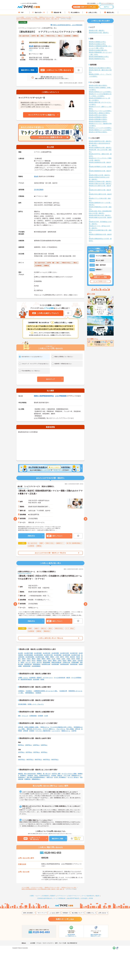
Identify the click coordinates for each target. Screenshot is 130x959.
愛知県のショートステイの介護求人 (100, 128)
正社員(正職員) (38, 189)
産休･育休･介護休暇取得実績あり (36, 777)
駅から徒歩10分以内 (30, 773)
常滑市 (58, 658)
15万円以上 (21, 752)
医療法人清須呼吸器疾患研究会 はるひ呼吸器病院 (67, 25)
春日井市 (72, 657)
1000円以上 (28, 745)
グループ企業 (62, 943)
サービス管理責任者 (59, 898)
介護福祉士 (21, 691)
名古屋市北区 (46, 653)
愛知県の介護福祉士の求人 (97, 42)
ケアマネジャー (62, 895)
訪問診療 (25, 730)
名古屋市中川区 (48, 655)
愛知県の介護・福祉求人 (96, 30)
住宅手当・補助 (56, 773)
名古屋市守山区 (75, 655)
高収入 (36, 775)
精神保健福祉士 (29, 692)
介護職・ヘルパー (23, 677)
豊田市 (33, 658)
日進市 (59, 660)
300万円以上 (30, 759)
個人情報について (77, 913)
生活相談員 (32, 677)
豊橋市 (47, 657)
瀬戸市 (62, 657)
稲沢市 (73, 658)
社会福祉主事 (63, 691)
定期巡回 (31, 730)
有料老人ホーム (44, 727)
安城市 (38, 658)
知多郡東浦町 (55, 664)
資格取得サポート (76, 775)
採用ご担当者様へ (28, 913)
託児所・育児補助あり (60, 777)
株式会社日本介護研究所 (24, 573)
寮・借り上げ (46, 773)
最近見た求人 (110, 12)
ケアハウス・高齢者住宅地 (42, 730)
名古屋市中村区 (64, 653)
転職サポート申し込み (65, 919)
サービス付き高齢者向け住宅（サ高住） (61, 727)
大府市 (24, 660)
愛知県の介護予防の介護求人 (98, 132)
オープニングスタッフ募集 (69, 773)
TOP (22, 12)
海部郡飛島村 (36, 664)
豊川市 (78, 657)
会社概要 (32, 943)
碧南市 (24, 658)
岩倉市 (50, 660)
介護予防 (73, 730)
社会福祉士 (29, 691)
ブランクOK (66, 775)
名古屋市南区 (66, 655)
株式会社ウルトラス (23, 488)
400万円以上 (46, 759)
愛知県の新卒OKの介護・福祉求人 (100, 215)
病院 (19, 715)
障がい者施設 (70, 729)
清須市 (74, 660)
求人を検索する (75, 12)
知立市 (33, 660)
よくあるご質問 (54, 913)
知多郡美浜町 (74, 664)
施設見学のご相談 (27, 70)
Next (85, 519)
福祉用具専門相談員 (26, 679)
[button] (50, 379)
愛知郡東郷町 (46, 662)
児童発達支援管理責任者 (44, 898)
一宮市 (57, 657)
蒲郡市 (48, 658)
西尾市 (43, 658)
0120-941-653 (52, 852)
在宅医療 (40, 715)
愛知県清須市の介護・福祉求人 (99, 32)
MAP (31, 50)
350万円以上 (38, 759)
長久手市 (39, 662)
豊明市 (55, 660)
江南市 (63, 658)
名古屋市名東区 (30, 657)
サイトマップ (42, 913)
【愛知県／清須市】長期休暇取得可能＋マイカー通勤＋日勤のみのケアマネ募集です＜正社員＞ (50, 492)
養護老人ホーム (65, 730)
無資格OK (38, 692)
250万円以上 (21, 759)
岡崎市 (52, 657)
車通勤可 (39, 773)
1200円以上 (36, 745)
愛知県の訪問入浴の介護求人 (98, 115)
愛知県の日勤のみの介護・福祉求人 (100, 183)
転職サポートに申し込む (85, 7)
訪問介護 (20, 727)
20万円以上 (29, 752)
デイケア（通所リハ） (49, 729)
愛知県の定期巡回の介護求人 (98, 121)
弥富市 (22, 662)
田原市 (64, 660)
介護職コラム (90, 913)
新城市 (78, 658)
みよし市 (28, 662)
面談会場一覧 (57, 12)
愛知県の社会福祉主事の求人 (98, 50)
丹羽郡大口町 (66, 662)
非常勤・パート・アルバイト (36, 704)
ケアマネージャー (48, 677)
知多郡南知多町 (64, 664)
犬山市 (53, 658)
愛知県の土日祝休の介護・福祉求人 (100, 181)
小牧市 (68, 658)
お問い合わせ (102, 913)
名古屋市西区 (55, 653)
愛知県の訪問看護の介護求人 (98, 117)
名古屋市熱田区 (38, 655)
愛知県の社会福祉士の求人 (97, 44)
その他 (46, 715)
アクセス (38, 943)
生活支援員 (36, 679)
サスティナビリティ (48, 943)
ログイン (106, 7)
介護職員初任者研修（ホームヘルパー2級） (46, 691)
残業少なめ (50, 777)
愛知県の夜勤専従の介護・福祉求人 (100, 141)
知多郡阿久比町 (46, 664)
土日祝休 (53, 775)
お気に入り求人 (93, 12)
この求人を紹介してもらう (46, 313)
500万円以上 (54, 759)
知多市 (29, 660)
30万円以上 (44, 752)
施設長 (68, 677)
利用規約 (65, 913)
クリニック (25, 715)
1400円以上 (44, 745)
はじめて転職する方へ (100, 281)
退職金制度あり (36, 779)
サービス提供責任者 (59, 677)
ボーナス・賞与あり (73, 777)
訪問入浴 (77, 729)
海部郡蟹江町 (28, 664)
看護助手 (39, 677)
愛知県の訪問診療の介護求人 (98, 119)
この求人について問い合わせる (56, 70)
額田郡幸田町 (27, 666)
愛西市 (69, 660)
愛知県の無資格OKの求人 (97, 58)
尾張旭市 (39, 660)
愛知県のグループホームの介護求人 (100, 111)
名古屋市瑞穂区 (28, 655)
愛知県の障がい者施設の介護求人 (99, 113)
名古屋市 (20, 653)
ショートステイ (56, 730)
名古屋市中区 (74, 653)
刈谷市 (29, 658)
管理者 (42, 679)
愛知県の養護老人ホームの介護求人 (100, 130)
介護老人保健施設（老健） (31, 727)
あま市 (33, 662)
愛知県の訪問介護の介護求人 (98, 85)
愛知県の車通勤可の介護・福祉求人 (100, 147)
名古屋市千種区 (28, 653)
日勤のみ (59, 775)
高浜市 (45, 660)
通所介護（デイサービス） (34, 729)
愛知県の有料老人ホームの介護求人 (100, 92)
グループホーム (61, 729)
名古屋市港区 (57, 655)
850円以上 (21, 745)
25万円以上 (36, 752)
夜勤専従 (20, 773)
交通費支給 (27, 779)
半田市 (67, 657)
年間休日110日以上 (44, 775)
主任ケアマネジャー (74, 895)
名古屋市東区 (38, 653)
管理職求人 (23, 775)
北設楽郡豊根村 (36, 666)
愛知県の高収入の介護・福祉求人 (99, 175)
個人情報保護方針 (72, 943)
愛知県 (31, 46)
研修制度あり (22, 777)
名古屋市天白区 (39, 657)
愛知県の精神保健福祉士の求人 (99, 56)
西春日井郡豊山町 (56, 662)
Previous (15, 519)
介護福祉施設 (33, 715)
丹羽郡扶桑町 (75, 662)
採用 (56, 943)
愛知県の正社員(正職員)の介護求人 (100, 68)
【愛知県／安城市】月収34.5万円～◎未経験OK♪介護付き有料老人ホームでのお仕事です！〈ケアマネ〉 (50, 577)
